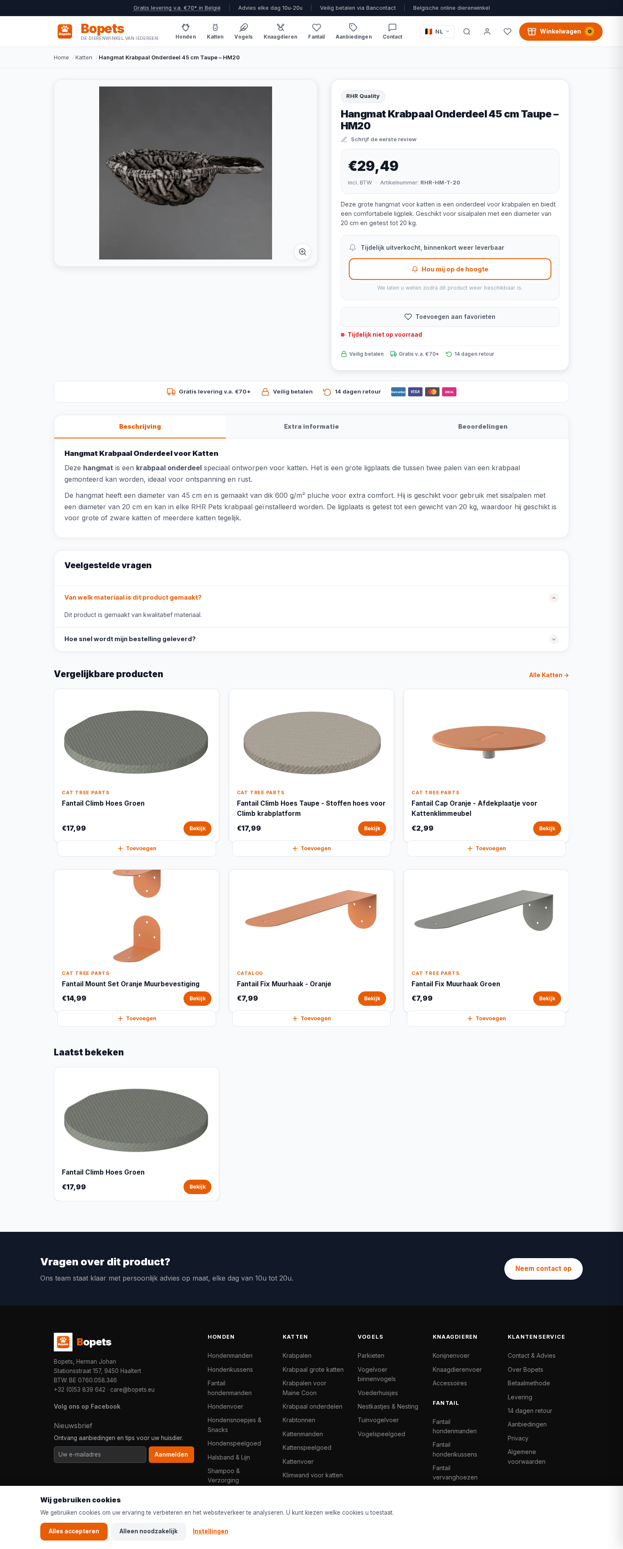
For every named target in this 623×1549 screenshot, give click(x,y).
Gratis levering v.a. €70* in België (177, 8)
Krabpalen (297, 1355)
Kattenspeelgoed (307, 1447)
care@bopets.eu (132, 1389)
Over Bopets (525, 1369)
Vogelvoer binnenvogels (377, 1374)
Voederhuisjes (378, 1392)
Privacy (518, 1438)
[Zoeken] (466, 31)
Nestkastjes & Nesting (388, 1406)
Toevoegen (141, 848)
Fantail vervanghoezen (455, 1472)
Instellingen (210, 1531)
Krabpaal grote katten (313, 1369)
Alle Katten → (549, 675)
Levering (520, 1397)
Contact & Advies (532, 1355)
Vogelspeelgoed (381, 1433)
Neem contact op (543, 1268)
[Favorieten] (507, 31)
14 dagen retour (530, 1410)
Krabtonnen (299, 1419)
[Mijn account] (486, 31)
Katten (83, 57)
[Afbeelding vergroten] (302, 251)
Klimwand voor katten (313, 1475)
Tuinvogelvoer (378, 1419)
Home (61, 57)
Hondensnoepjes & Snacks (234, 1424)
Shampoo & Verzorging (224, 1475)
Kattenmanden (303, 1433)
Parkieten (371, 1355)
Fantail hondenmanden (230, 1387)
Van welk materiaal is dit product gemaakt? (133, 597)
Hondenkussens (230, 1369)
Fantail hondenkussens (455, 1449)
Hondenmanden (230, 1355)
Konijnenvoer (451, 1355)
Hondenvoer (225, 1406)
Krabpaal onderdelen (312, 1406)
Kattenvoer (298, 1461)
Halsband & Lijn (229, 1457)
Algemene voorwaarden (526, 1456)
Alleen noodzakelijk (149, 1531)
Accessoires (450, 1383)
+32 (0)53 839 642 (80, 1389)
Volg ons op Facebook (87, 1406)
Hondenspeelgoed (234, 1443)
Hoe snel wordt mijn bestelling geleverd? (130, 639)
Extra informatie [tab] (311, 426)
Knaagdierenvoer (457, 1369)
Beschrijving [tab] (140, 426)
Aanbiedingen (527, 1424)
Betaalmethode (529, 1383)
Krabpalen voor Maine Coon (304, 1387)
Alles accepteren (74, 1531)
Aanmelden (171, 1454)
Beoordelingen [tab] (483, 426)
